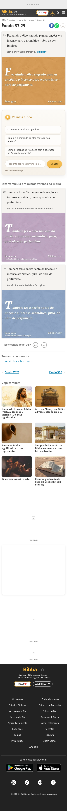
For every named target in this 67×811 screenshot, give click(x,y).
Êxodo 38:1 (55, 372)
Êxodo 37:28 (12, 372)
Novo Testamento (50, 722)
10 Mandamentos (50, 699)
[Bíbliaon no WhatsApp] (13, 782)
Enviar (54, 164)
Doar (43, 12)
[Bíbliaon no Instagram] (40, 782)
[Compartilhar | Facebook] (51, 25)
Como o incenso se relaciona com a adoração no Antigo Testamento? (30, 151)
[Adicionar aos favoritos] (62, 25)
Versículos (17, 699)
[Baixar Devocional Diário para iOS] (49, 768)
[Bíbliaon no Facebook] (53, 782)
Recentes (49, 728)
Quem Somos (50, 740)
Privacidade (17, 740)
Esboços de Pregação (50, 705)
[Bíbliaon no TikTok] (27, 782)
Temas (17, 734)
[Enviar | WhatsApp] (56, 25)
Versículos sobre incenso (19, 361)
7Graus (26, 794)
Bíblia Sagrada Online (14, 14)
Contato (50, 734)
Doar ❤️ (22, 684)
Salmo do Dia (50, 711)
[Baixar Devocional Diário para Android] (19, 768)
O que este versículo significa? (23, 129)
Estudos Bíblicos (17, 705)
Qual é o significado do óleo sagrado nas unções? (28, 139)
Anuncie (33, 746)
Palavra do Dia (17, 717)
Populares (17, 728)
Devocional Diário (50, 717)
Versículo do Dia (17, 711)
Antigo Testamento (17, 722)
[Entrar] (52, 13)
